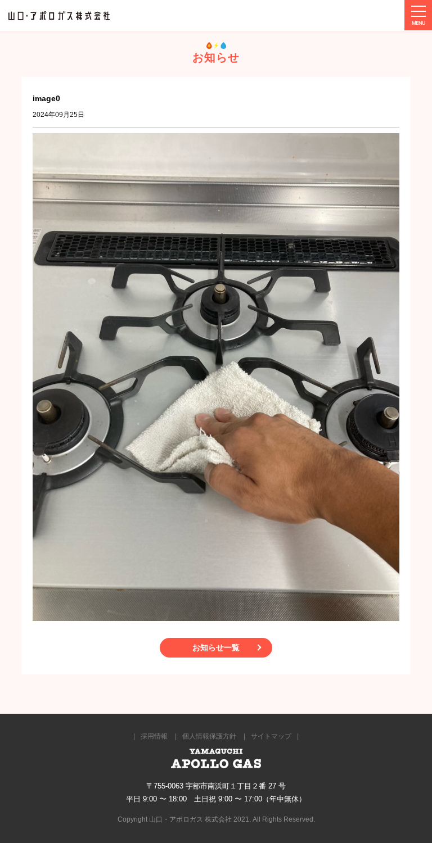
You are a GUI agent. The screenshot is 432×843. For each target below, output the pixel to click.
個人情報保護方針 (209, 736)
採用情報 (154, 736)
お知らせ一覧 (216, 647)
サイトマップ (271, 736)
